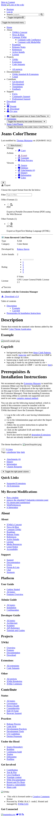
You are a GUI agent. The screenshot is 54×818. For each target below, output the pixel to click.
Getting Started (13, 589)
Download (11, 101)
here (50, 365)
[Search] (41, 14)
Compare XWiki (19, 37)
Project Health (13, 706)
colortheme (11, 452)
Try (8, 104)
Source (23, 165)
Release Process (14, 724)
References (17, 49)
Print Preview (26, 160)
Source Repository (15, 747)
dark (23, 452)
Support (10, 560)
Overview (11, 648)
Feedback (16, 89)
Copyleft (16, 311)
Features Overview (15, 594)
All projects (17, 69)
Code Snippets (18, 64)
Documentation (13, 562)
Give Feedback (13, 775)
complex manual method (27, 398)
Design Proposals (14, 736)
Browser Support (14, 713)
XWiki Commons (14, 684)
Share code (11, 787)
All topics (11, 592)
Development (18, 84)
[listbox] (27, 215)
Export (23, 155)
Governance (12, 703)
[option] (30, 209)
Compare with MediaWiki (29, 42)
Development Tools (15, 731)
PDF (9, 207)
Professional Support (21, 99)
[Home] (8, 116)
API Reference (13, 628)
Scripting (11, 625)
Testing (10, 754)
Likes (23, 178)
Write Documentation (16, 780)
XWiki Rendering (14, 681)
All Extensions (13, 486)
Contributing (12, 770)
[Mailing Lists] (20, 814)
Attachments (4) (27, 170)
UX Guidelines (13, 734)
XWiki (15, 59)
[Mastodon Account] (8, 814)
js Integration (12, 507)
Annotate (24, 158)
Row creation (12, 497)
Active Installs (18, 52)
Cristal (15, 77)
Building (10, 749)
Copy (23, 150)
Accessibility (12, 549)
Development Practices (17, 729)
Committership (13, 708)
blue (18, 452)
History (24, 173)
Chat (9, 570)
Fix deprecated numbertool (18, 502)
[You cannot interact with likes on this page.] (3, 449)
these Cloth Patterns (42, 352)
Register (10, 9)
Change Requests (14, 467)
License (15, 54)
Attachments (14, 459)
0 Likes (9, 449)
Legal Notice (12, 547)
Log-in (10, 12)
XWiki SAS (23, 804)
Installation (11, 607)
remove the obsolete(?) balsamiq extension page (27, 500)
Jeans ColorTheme (15, 124)
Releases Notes (18, 47)
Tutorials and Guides (16, 630)
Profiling (10, 759)
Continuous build (14, 752)
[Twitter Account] (17, 814)
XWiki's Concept (19, 32)
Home (9, 27)
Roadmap (16, 44)
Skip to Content (8, 2)
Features (10, 650)
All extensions (13, 666)
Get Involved (18, 82)
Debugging (11, 757)
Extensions (17, 62)
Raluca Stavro (23, 249)
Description (12, 306)
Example (16, 308)
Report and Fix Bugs (16, 782)
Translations (17, 86)
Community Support (21, 96)
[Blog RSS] (22, 814)
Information (25, 175)
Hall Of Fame (13, 711)
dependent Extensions (41, 435)
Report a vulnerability (16, 785)
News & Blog (18, 35)
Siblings (24, 168)
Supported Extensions (16, 483)
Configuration (13, 610)
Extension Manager (32, 383)
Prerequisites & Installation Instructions (24, 313)
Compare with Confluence (29, 40)
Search (10, 14)
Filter (3, 195)
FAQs (14, 94)
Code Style (11, 726)
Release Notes (13, 534)
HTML (10, 226)
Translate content (14, 777)
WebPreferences (14, 505)
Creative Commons (41, 796)
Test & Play (12, 772)
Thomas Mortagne (24, 140)
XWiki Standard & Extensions (25, 74)
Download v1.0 (11, 296)
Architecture (12, 623)
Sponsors (11, 572)
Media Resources (14, 544)
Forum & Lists (13, 567)
